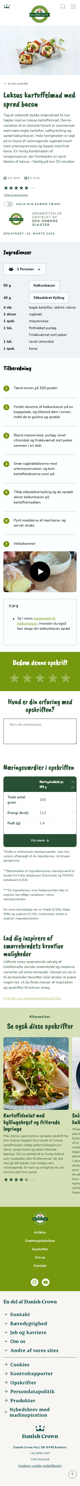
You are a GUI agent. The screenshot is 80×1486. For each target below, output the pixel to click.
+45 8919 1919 (40, 1453)
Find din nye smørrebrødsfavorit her (32, 998)
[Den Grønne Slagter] (16, 219)
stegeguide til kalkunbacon (36, 621)
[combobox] (24, 269)
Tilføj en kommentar (16, 195)
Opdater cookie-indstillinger (40, 1466)
